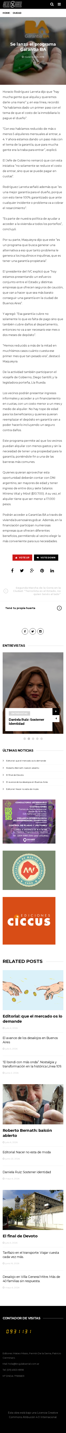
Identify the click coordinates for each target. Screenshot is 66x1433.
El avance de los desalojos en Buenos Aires (27, 782)
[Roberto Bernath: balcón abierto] (33, 1104)
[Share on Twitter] (22, 570)
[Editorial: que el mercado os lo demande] (33, 990)
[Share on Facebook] (12, 570)
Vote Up (24, 557)
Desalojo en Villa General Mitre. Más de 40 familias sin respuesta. (31, 1279)
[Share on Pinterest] (42, 570)
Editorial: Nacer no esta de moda (22, 789)
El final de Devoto (15, 775)
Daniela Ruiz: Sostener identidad (27, 1172)
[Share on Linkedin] (52, 570)
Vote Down (47, 557)
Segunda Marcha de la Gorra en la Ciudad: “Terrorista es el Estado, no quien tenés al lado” (37, 591)
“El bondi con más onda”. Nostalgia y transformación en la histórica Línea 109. (32, 1064)
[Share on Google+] (32, 570)
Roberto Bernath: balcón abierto (22, 768)
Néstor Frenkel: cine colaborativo (25, 722)
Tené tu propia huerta (20, 608)
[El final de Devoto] (33, 1210)
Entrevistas (19, 713)
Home (6, 13)
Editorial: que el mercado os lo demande (26, 760)
